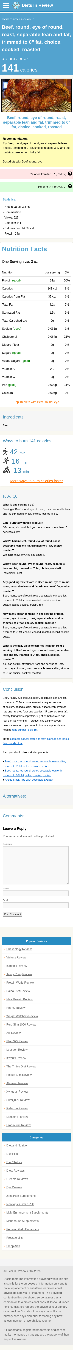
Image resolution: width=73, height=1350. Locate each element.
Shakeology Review (19, 949)
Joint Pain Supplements (21, 1195)
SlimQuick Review (18, 1100)
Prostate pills (14, 1237)
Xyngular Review (17, 1091)
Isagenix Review (16, 965)
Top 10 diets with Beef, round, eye (36, 402)
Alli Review (13, 1032)
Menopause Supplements (22, 1220)
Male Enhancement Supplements (27, 1212)
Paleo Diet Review (18, 991)
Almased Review (17, 1083)
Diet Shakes (14, 1162)
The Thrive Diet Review (21, 1066)
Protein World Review (20, 982)
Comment (7, 843)
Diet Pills (12, 1153)
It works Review (16, 1058)
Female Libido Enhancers (22, 1229)
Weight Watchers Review (22, 1016)
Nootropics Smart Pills (20, 1204)
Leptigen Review (17, 1049)
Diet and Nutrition (17, 1145)
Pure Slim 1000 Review (21, 1024)
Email (5, 900)
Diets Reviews (15, 1170)
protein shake (11, 152)
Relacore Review (17, 1108)
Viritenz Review (16, 957)
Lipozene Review (17, 1116)
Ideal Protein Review (19, 999)
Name (6, 888)
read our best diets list (24, 729)
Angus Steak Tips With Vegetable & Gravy (29, 779)
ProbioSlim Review (18, 1125)
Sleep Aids (13, 1246)
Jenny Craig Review (19, 974)
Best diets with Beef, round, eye (22, 161)
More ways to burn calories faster (36, 481)
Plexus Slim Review (19, 1074)
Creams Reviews (17, 1179)
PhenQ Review (16, 1007)
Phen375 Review (17, 1041)
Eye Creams (14, 1187)
